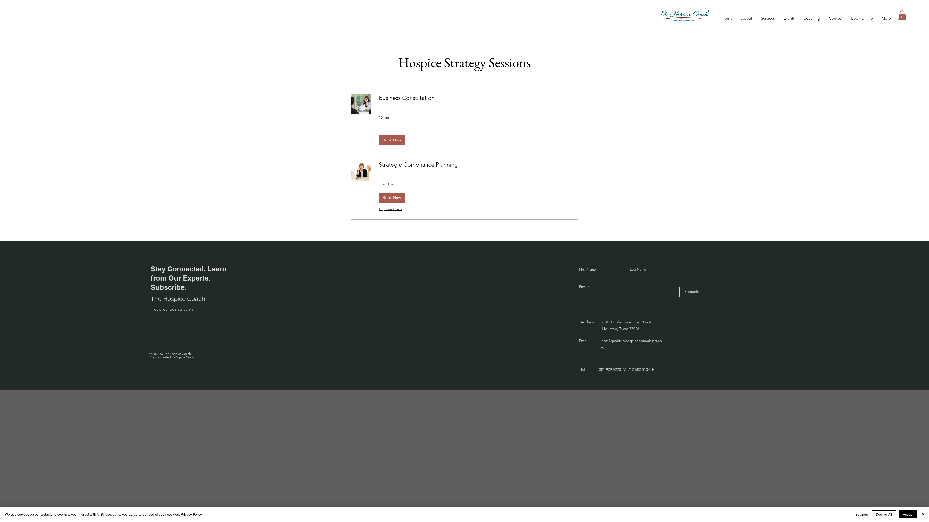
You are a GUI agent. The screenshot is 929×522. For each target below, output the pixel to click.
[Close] (923, 514)
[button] (902, 15)
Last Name (638, 269)
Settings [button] (861, 514)
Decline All (884, 514)
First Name (587, 269)
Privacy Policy (191, 514)
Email (583, 286)
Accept (908, 514)
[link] (478, 98)
